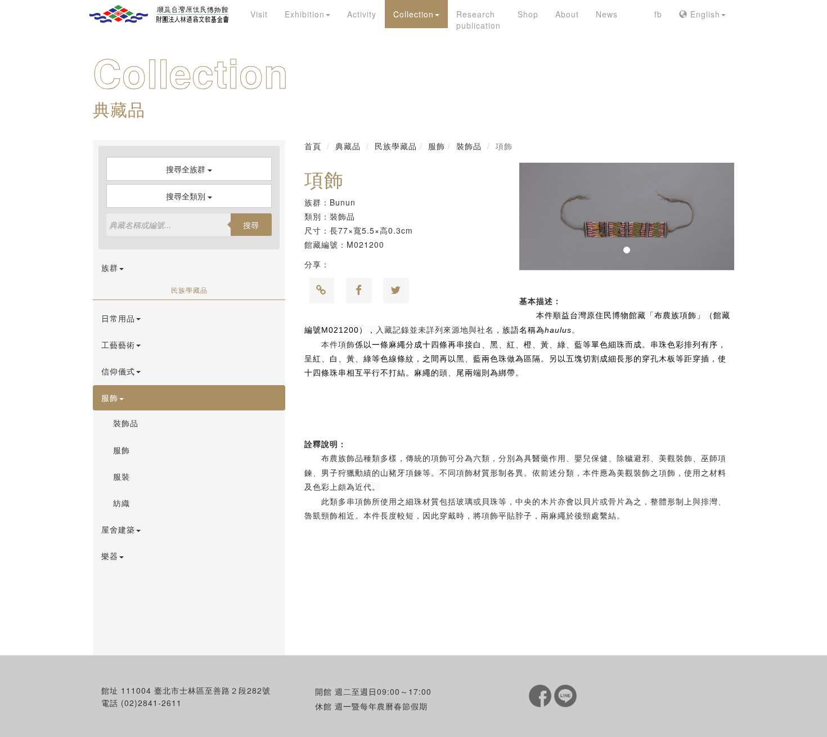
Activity (361, 14)
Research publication (478, 19)
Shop (528, 14)
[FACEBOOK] (541, 694)
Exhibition (305, 14)
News (607, 14)
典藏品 (348, 145)
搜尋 (251, 224)
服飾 (121, 449)
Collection (413, 14)
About (567, 14)
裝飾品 (125, 422)
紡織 (121, 502)
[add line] (565, 694)
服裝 (121, 476)
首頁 (312, 145)
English (703, 14)
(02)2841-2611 (151, 702)
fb (658, 14)
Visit (259, 14)
